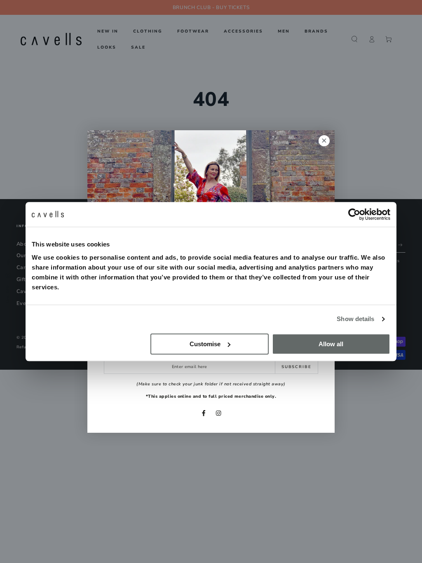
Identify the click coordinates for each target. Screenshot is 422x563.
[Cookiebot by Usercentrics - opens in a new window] (354, 214)
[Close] (324, 141)
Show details (355, 318)
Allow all (331, 343)
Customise (205, 343)
